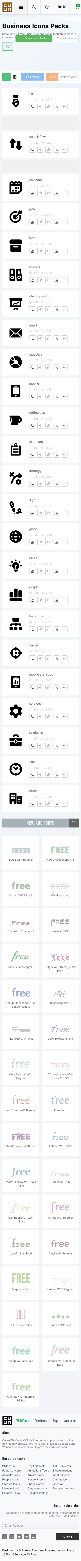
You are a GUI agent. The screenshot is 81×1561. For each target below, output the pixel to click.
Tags (55, 1421)
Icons (52, 77)
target (33, 645)
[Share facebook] (4, 1536)
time (32, 761)
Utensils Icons (11, 1484)
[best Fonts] (74, 823)
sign (32, 500)
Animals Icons (11, 1475)
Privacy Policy (11, 1493)
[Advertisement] (41, 60)
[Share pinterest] (26, 1536)
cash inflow (37, 137)
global (33, 529)
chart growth (38, 296)
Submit (67, 1537)
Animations (68, 77)
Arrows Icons (35, 1475)
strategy (35, 471)
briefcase (36, 732)
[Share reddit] (11, 1536)
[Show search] (34, 7)
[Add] (32, 106)
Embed (34, 77)
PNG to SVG (10, 1466)
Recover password (64, 1488)
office (33, 791)
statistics (35, 354)
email (33, 325)
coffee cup (37, 412)
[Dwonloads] (56, 106)
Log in (61, 7)
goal (32, 209)
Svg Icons (8, 7)
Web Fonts (22, 1421)
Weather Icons (61, 1475)
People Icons (10, 1479)
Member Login (11, 1488)
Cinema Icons (61, 1479)
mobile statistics (41, 674)
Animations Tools (38, 1470)
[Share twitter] (19, 1536)
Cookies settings (37, 1493)
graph (33, 587)
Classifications (66, 38)
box (32, 238)
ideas (33, 558)
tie (31, 93)
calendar (35, 180)
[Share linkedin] (33, 1536)
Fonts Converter (12, 1470)
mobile (34, 383)
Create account (37, 1488)
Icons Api (58, 1484)
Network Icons (36, 1479)
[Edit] (40, 106)
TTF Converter (62, 1466)
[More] (65, 106)
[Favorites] (48, 106)
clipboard (36, 442)
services (35, 703)
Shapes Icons (35, 1484)
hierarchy (36, 616)
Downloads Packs (36, 38)
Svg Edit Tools (36, 1466)
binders (34, 267)
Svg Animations (62, 1470)
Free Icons (41, 1421)
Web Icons (70, 1421)
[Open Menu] (46, 7)
